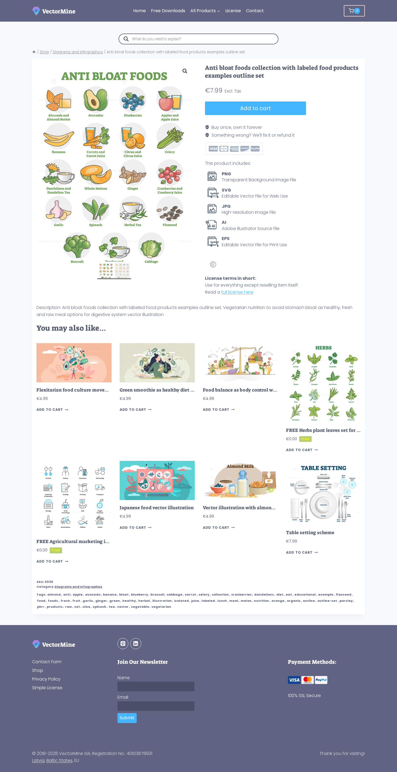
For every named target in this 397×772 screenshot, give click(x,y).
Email (122, 697)
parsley (346, 601)
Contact (255, 11)
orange (277, 601)
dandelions (264, 594)
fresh (65, 601)
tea (112, 607)
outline (309, 601)
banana (110, 594)
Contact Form (46, 662)
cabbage (174, 594)
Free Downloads (168, 11)
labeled (208, 601)
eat (289, 594)
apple (78, 594)
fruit (76, 601)
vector (123, 607)
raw (68, 607)
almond (54, 594)
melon (246, 601)
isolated (181, 601)
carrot (190, 594)
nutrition (261, 601)
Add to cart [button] (49, 410)
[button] (185, 71)
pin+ (40, 607)
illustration (162, 601)
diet (279, 594)
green (114, 601)
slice (86, 607)
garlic (88, 601)
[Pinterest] (123, 643)
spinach (99, 607)
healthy (129, 601)
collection (220, 594)
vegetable (140, 607)
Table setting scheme (310, 533)
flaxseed (343, 594)
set (77, 607)
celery (203, 594)
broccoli (157, 594)
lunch (222, 601)
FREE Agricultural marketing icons (76, 541)
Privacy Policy (46, 679)
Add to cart (255, 108)
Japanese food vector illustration (157, 508)
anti (66, 594)
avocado (92, 594)
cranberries (241, 594)
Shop (37, 670)
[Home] (34, 52)
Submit (127, 718)
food (41, 601)
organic (293, 601)
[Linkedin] (135, 643)
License (233, 11)
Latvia (38, 760)
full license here (237, 292)
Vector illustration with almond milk (244, 508)
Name (123, 678)
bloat (124, 594)
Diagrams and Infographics (78, 586)
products (55, 607)
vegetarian (161, 607)
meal (233, 601)
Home (139, 11)
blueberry (139, 594)
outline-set (327, 601)
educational (305, 594)
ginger (101, 601)
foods (53, 601)
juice (195, 601)
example (325, 594)
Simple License (47, 688)
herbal (144, 601)
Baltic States (59, 760)
